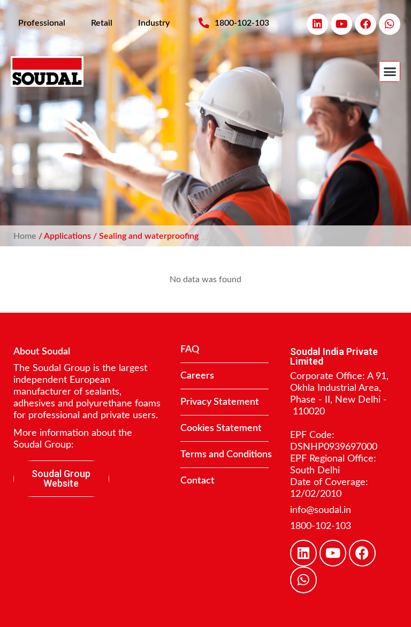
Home (24, 236)
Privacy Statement (219, 402)
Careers (197, 376)
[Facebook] (365, 24)
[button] (389, 72)
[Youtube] (341, 24)
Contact (197, 481)
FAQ (189, 349)
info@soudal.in (320, 510)
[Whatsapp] (389, 24)
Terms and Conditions (226, 454)
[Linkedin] (317, 24)
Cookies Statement (221, 428)
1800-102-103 (320, 526)
